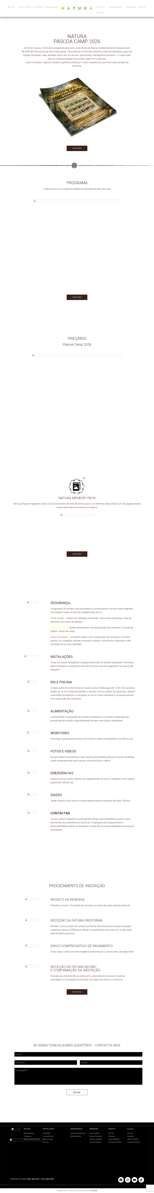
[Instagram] (128, 1180)
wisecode (94, 1190)
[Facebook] (121, 1180)
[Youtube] (134, 1180)
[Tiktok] (141, 1180)
